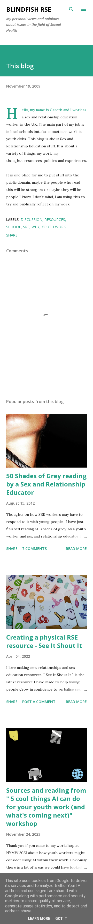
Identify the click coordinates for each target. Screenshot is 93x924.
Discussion (31, 219)
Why (36, 226)
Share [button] (12, 235)
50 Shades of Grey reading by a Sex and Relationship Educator (46, 484)
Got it (61, 918)
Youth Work (54, 226)
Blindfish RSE (28, 9)
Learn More (39, 918)
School (13, 226)
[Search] (71, 9)
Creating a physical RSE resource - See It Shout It (44, 641)
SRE (26, 226)
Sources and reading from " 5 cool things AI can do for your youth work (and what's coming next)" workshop (46, 807)
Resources (54, 219)
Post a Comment (39, 701)
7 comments (34, 548)
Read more (76, 548)
